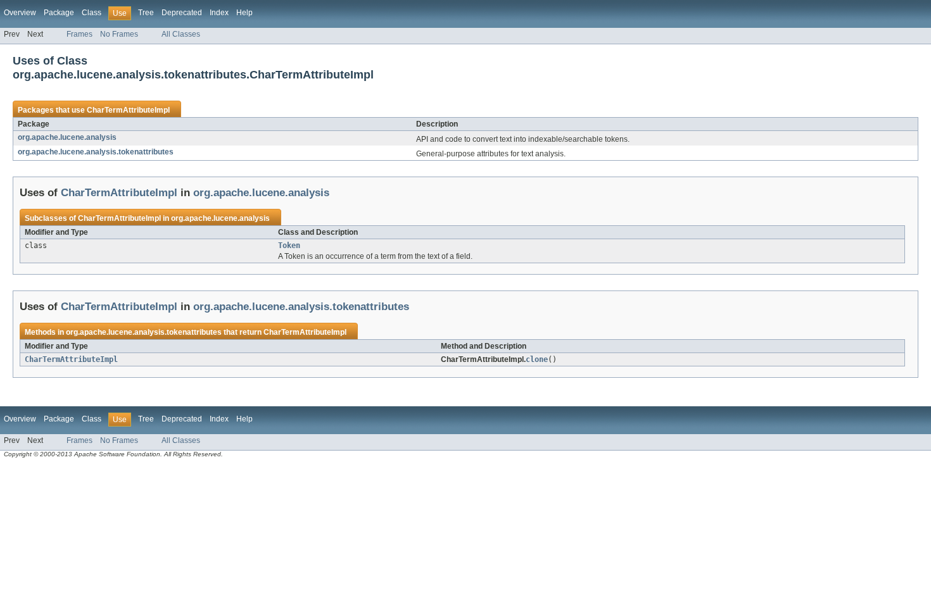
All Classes (181, 34)
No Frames (119, 34)
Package (59, 12)
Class (91, 12)
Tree (146, 12)
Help (244, 12)
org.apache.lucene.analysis (67, 137)
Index (219, 12)
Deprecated (182, 12)
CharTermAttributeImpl (128, 110)
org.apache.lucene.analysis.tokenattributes (96, 151)
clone (537, 359)
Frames (79, 34)
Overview (20, 12)
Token (289, 245)
